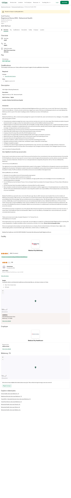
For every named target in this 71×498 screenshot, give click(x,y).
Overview (6, 30)
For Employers (28, 2)
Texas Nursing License (10, 76)
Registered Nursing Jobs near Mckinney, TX (11, 396)
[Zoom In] (3, 291)
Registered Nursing (5, 7)
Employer (36, 30)
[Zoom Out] (3, 293)
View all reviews (5, 276)
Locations (20, 2)
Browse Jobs (13, 2)
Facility (30, 30)
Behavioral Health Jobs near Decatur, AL (10, 404)
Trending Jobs (45, 2)
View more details (6, 321)
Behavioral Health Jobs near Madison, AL (11, 410)
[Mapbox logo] (5, 312)
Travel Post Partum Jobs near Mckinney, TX (11, 401)
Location (42, 30)
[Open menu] (1, 29)
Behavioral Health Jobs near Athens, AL (10, 407)
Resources (35, 2)
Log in (57, 2)
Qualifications (16, 30)
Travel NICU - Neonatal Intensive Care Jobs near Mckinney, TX (16, 399)
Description (24, 30)
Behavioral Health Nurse (18, 7)
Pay (11, 30)
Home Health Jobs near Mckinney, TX (10, 393)
